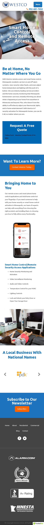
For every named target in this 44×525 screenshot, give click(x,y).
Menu (38, 4)
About (14, 425)
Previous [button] (4, 374)
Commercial (35, 425)
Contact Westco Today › (22, 167)
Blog (18, 431)
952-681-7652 (36, 9)
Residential (24, 425)
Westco (14, 5)
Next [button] (39, 374)
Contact (25, 431)
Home (7, 425)
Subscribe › (22, 409)
